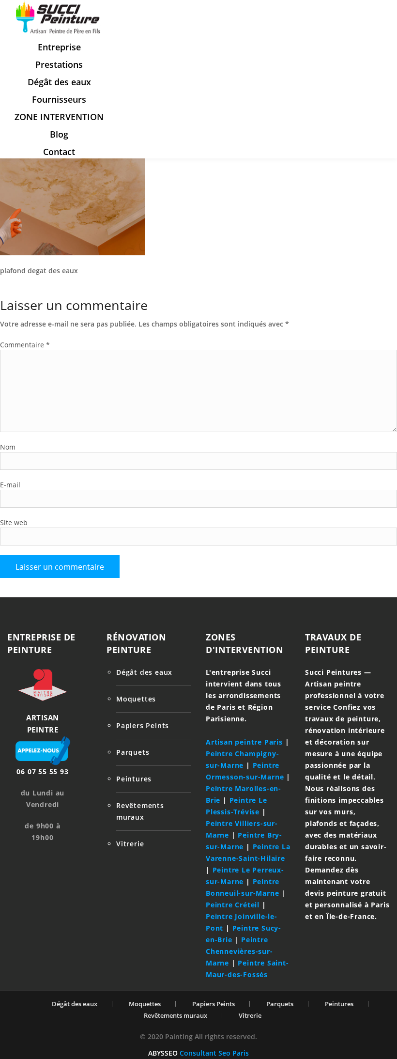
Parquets (132, 752)
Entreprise (59, 47)
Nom (7, 447)
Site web (14, 522)
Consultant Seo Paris (214, 1053)
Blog (59, 134)
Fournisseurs (59, 99)
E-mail (10, 484)
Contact (59, 151)
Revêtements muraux (175, 1015)
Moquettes (136, 698)
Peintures (134, 778)
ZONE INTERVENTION (59, 117)
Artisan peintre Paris (244, 742)
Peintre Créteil (233, 904)
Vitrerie (130, 843)
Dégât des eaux (59, 82)
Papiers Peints (142, 725)
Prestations (59, 64)
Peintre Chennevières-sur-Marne (239, 951)
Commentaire (25, 344)
